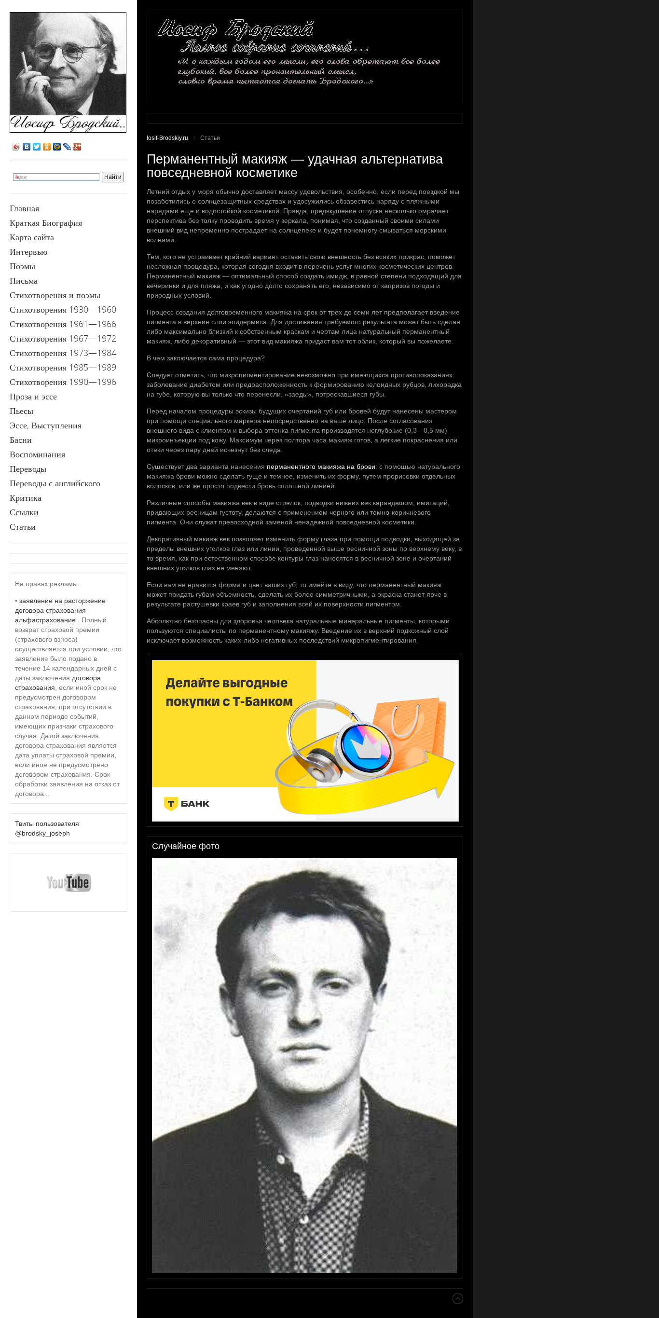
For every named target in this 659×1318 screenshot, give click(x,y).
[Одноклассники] (47, 146)
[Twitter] (37, 146)
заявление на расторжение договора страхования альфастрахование (60, 610)
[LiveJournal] (67, 146)
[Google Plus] (77, 146)
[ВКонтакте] (27, 146)
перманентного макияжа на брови (321, 466)
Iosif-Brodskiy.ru (167, 138)
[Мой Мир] (57, 146)
